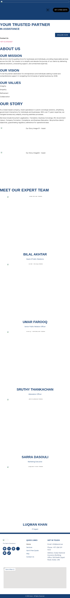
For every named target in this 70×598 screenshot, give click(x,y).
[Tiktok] (9, 553)
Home (28, 544)
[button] (47, 9)
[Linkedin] (13, 548)
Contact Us (30, 557)
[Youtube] (4, 553)
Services (29, 547)
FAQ (27, 554)
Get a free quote (32, 550)
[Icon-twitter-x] (18, 548)
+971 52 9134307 (6, 42)
